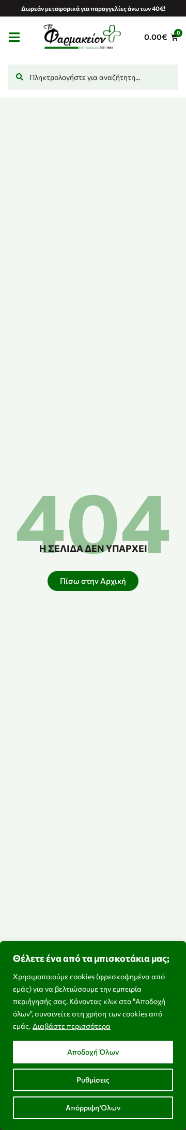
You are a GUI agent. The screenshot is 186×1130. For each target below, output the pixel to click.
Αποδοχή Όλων (93, 1051)
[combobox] (93, 77)
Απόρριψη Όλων (93, 1107)
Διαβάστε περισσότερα (72, 1026)
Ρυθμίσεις (93, 1079)
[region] (93, 1035)
